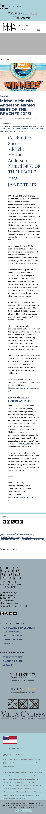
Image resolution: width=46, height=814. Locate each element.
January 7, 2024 (4, 96)
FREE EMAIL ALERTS (12, 632)
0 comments (4, 123)
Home (2, 59)
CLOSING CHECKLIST (12, 639)
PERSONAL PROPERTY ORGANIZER (19, 628)
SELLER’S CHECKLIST (12, 657)
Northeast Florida (7, 537)
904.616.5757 (15, 6)
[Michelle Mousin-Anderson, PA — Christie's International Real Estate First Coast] (23, 14)
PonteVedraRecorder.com (33, 129)
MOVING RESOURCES (12, 636)
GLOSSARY (8, 643)
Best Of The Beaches (12, 126)
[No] (43, 807)
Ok (17, 811)
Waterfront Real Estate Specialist (13, 131)
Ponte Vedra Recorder (14, 129)
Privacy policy (26, 811)
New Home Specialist (28, 126)
